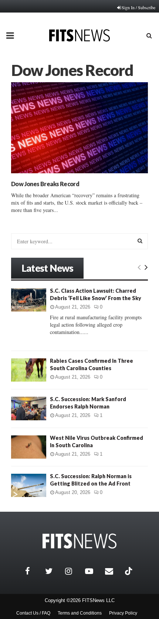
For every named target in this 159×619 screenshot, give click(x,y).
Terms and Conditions (80, 613)
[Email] (113, 571)
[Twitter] (53, 571)
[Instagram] (73, 571)
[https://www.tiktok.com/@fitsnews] (129, 571)
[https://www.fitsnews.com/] (79, 541)
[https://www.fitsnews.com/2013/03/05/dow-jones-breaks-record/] (79, 127)
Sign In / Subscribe (138, 7)
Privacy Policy (123, 613)
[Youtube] (93, 571)
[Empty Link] (139, 267)
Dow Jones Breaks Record (45, 183)
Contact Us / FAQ (33, 613)
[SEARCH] (140, 240)
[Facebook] (33, 571)
